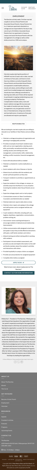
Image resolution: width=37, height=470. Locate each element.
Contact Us (18, 460)
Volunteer (4, 406)
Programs (4, 427)
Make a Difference (29, 459)
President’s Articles (7, 420)
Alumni (3, 385)
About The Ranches (7, 382)
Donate (4, 459)
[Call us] (18, 361)
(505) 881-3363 (6, 445)
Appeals (3, 416)
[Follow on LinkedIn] (21, 361)
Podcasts (4, 423)
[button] (2, 7)
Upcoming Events (6, 430)
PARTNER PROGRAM (32, 7)
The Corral (4, 389)
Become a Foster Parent (8, 399)
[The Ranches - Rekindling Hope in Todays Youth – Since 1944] (12, 8)
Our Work (11, 459)
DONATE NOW (24, 7)
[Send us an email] (15, 361)
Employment (5, 403)
